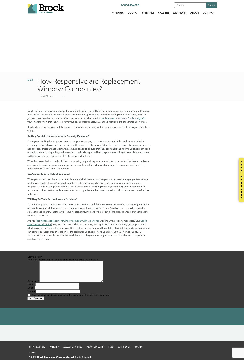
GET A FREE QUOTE (160, 5)
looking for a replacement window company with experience (67, 220)
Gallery (163, 12)
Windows (117, 12)
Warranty (180, 12)
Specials (148, 12)
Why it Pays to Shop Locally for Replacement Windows (160, 64)
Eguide (32, 352)
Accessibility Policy (72, 347)
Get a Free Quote (37, 347)
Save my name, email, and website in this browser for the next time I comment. (70, 295)
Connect (139, 347)
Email (30, 287)
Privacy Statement (95, 347)
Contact (209, 12)
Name (31, 284)
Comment (33, 281)
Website (31, 291)
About (194, 12)
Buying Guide (124, 347)
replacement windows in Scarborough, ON (124, 118)
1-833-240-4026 (130, 5)
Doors (132, 12)
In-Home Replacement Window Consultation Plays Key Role (83, 64)
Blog (30, 80)
